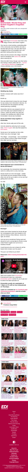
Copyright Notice (14, 462)
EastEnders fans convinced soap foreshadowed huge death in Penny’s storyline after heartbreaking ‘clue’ (7, 343)
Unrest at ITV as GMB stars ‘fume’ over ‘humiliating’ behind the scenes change (19, 371)
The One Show (14, 422)
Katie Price (14, 435)
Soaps (2, 21)
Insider (14, 437)
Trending (14, 434)
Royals (14, 432)
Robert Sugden (8, 128)
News (14, 411)
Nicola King (19, 312)
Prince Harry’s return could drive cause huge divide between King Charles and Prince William (20, 383)
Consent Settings (14, 458)
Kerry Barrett (7, 31)
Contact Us (14, 455)
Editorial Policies (14, 451)
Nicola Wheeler (4, 314)
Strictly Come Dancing (14, 423)
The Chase (14, 420)
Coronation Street (14, 427)
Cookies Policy (14, 456)
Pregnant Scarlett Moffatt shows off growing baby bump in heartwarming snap (7, 383)
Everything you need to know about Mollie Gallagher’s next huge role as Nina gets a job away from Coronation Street (7, 329)
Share (4, 34)
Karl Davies (4, 129)
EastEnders (14, 428)
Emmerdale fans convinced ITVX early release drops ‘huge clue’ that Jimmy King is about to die (20, 343)
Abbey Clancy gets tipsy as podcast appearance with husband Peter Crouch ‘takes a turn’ (6, 371)
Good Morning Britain (14, 415)
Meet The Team (14, 450)
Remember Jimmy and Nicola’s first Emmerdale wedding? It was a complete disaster (6, 355)
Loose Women (14, 418)
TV (14, 413)
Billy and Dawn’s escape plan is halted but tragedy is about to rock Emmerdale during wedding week (20, 329)
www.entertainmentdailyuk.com (12, 465)
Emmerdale (14, 40)
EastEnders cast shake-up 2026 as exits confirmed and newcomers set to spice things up (20, 355)
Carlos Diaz (17, 56)
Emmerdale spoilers (6, 279)
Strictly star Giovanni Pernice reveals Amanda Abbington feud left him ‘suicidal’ (19, 396)
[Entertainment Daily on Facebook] (14, 442)
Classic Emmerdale (5, 312)
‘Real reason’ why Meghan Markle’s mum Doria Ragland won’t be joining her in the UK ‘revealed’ (7, 396)
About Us (14, 448)
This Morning (14, 416)
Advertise (14, 453)
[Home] (3, 2)
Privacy (14, 460)
